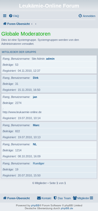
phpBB (35, 205)
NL (35, 144)
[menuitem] (14, 16)
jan (35, 96)
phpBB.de (67, 208)
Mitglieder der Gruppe (19, 52)
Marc (36, 125)
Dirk (35, 77)
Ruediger (38, 163)
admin (50, 58)
